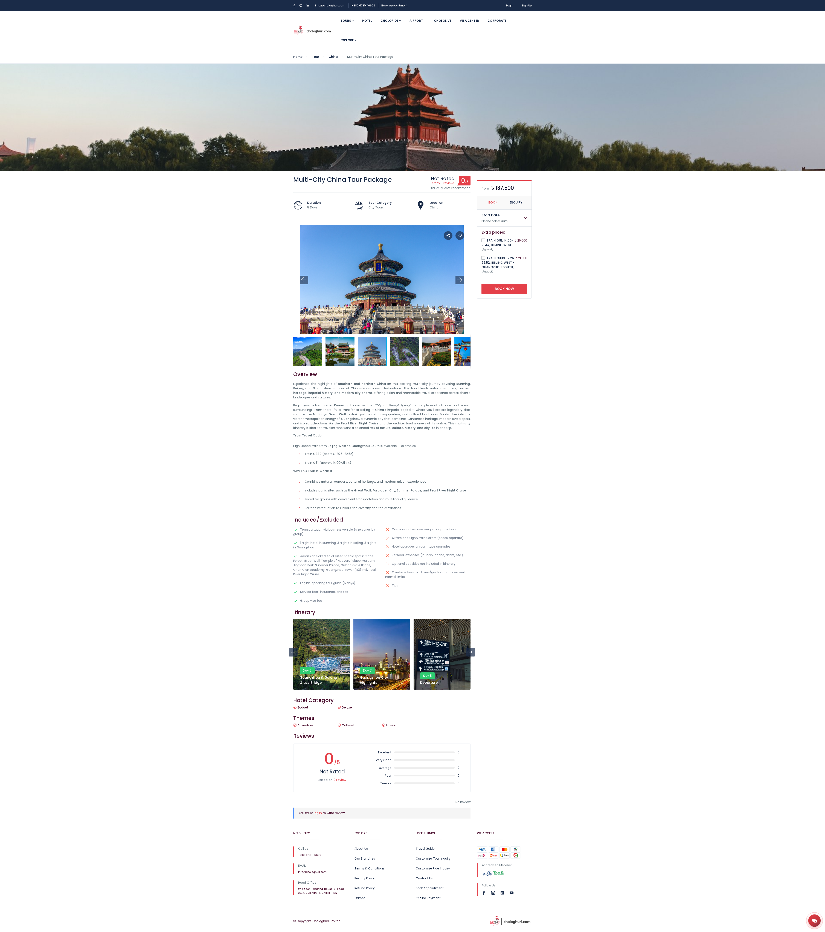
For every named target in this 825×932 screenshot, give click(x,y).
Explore (347, 40)
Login (509, 5)
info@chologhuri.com (330, 5)
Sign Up (527, 5)
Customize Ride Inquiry (433, 868)
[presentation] (293, 652)
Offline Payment (428, 898)
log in (318, 813)
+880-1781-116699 (363, 5)
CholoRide (389, 20)
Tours (346, 20)
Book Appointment (394, 5)
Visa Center (469, 20)
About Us (361, 848)
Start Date (490, 215)
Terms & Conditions (369, 868)
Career (359, 898)
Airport (416, 20)
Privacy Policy (364, 878)
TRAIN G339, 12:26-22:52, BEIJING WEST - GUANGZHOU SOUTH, (498, 262)
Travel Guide (425, 848)
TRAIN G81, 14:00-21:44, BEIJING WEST (497, 242)
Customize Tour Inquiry (433, 858)
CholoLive (442, 20)
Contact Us (424, 878)
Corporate (496, 20)
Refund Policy (364, 888)
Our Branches (364, 858)
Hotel (367, 20)
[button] (459, 323)
